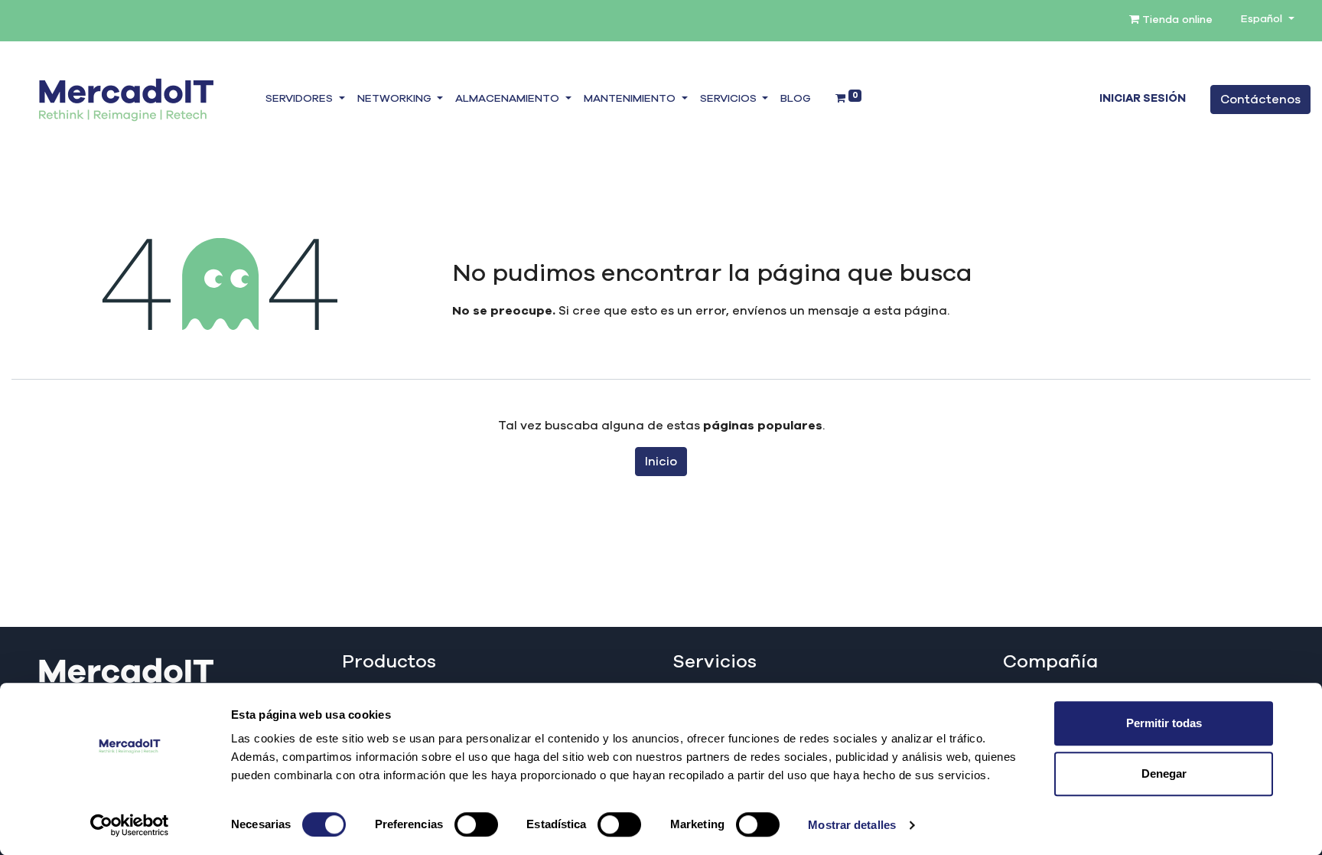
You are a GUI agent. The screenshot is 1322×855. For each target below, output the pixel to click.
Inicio (661, 461)
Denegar (1164, 773)
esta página (910, 311)
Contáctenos (1260, 99)
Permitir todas (1164, 722)
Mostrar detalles (852, 824)
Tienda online (1176, 20)
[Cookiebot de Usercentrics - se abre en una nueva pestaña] (130, 825)
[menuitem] (795, 99)
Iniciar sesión (1142, 98)
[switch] (476, 824)
